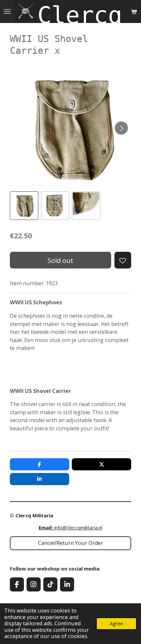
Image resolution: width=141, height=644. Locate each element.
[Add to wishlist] (122, 260)
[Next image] (121, 128)
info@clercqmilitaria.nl (70, 527)
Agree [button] (116, 623)
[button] (24, 205)
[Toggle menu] (7, 11)
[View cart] (134, 11)
